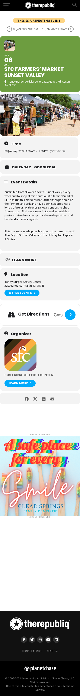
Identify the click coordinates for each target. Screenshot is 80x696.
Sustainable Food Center (29, 375)
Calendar (21, 167)
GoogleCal (45, 167)
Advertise (52, 651)
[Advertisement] (40, 559)
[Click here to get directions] (70, 314)
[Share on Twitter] (35, 398)
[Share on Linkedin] (44, 398)
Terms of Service (32, 651)
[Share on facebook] (27, 398)
